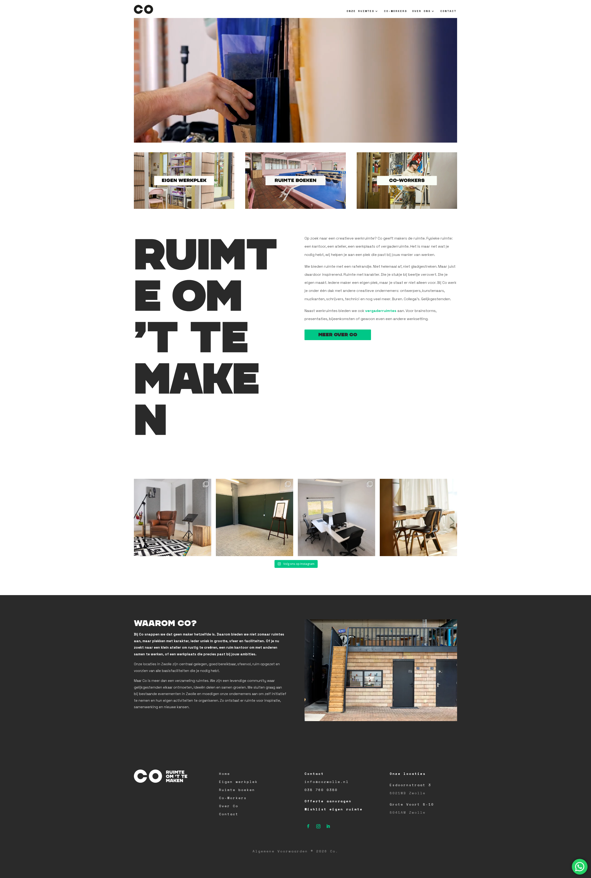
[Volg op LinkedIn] (328, 826)
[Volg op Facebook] (308, 826)
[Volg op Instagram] (318, 826)
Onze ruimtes (360, 11)
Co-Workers (395, 11)
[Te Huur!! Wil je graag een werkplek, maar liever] (418, 517)
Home (224, 773)
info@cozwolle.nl (327, 781)
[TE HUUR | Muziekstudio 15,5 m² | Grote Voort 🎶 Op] (172, 517)
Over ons (421, 11)
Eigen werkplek (238, 781)
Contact (448, 11)
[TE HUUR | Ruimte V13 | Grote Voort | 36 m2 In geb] (336, 517)
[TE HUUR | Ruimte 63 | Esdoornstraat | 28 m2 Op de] (254, 517)
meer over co (337, 335)
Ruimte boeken (237, 789)
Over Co (228, 805)
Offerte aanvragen (328, 801)
